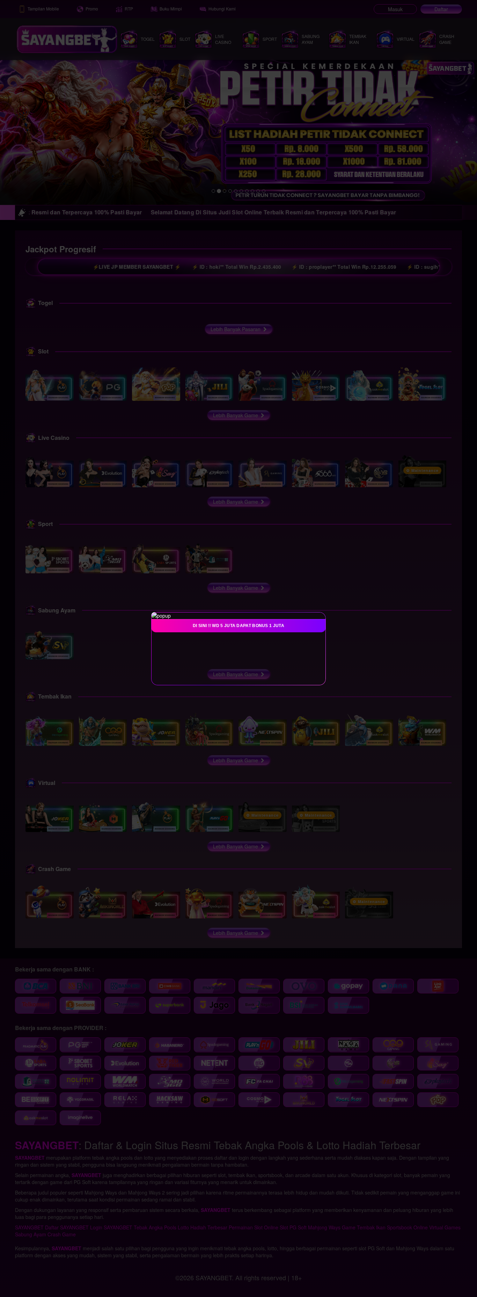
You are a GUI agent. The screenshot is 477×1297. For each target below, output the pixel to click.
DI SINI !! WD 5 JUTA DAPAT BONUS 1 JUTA (238, 625)
